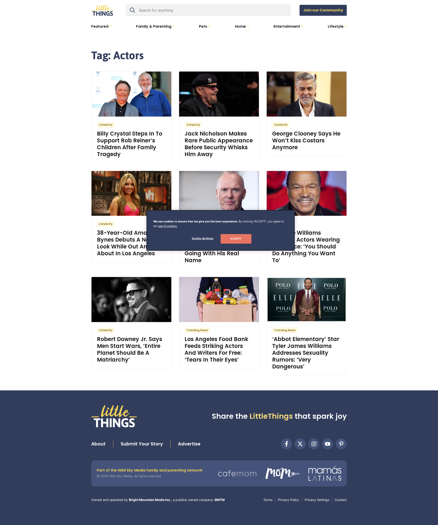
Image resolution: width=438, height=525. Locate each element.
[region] (220, 230)
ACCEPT (235, 238)
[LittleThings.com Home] (102, 10)
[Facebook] (286, 443)
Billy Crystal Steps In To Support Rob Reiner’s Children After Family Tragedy (129, 144)
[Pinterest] (341, 443)
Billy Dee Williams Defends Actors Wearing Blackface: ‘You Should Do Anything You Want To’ (306, 246)
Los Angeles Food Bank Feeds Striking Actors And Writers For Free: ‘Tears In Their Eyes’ (216, 349)
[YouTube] (327, 443)
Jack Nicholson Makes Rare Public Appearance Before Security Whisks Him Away (219, 144)
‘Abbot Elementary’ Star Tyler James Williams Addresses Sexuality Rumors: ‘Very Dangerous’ (305, 352)
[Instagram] (313, 443)
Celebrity (105, 125)
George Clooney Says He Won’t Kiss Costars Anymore (306, 140)
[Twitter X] (300, 443)
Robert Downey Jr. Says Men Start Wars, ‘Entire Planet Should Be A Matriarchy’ (129, 349)
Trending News (197, 330)
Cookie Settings (203, 238)
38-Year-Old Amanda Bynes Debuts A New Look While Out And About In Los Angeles (128, 243)
